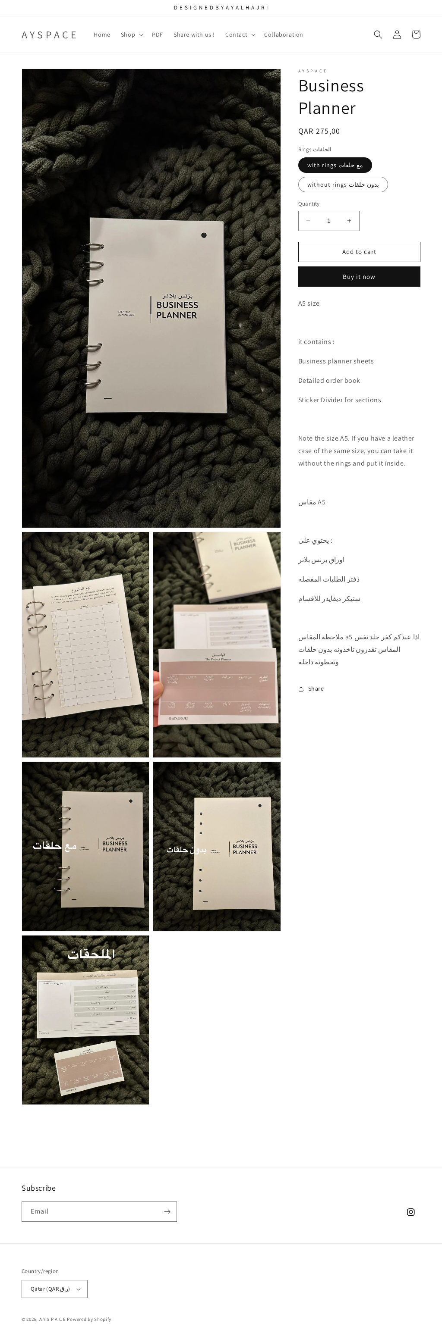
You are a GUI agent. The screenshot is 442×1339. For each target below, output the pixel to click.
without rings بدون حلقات (343, 184)
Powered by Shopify (89, 1319)
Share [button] (316, 688)
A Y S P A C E (53, 1319)
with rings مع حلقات (335, 165)
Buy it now (359, 276)
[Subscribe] (167, 1211)
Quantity (309, 203)
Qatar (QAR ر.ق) (50, 1288)
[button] (131, 34)
